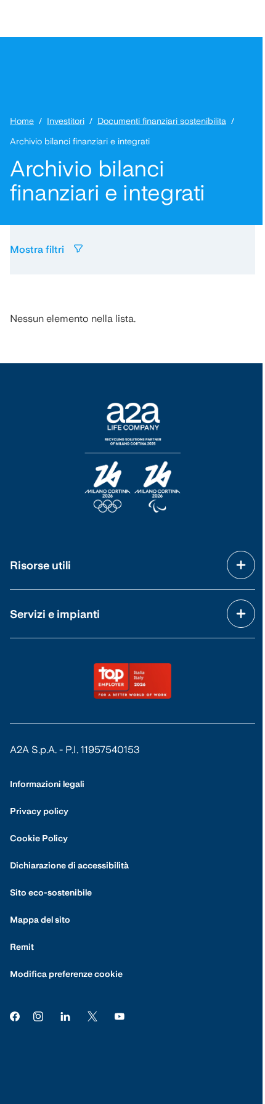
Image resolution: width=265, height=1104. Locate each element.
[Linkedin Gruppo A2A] (65, 1016)
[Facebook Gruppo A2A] (15, 1016)
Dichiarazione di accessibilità (69, 865)
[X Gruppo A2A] (92, 1016)
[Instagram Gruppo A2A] (38, 1016)
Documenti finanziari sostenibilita (161, 121)
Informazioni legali (47, 784)
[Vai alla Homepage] (132, 458)
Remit (22, 947)
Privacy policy (39, 811)
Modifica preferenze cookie (66, 974)
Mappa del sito (40, 920)
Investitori (65, 121)
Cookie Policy (39, 838)
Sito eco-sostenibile (51, 892)
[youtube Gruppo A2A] (119, 1016)
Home (22, 121)
